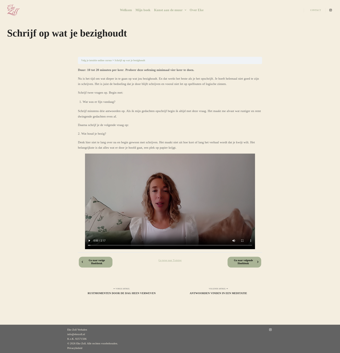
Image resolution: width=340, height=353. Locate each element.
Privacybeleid (74, 348)
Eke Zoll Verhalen (77, 329)
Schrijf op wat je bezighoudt (130, 60)
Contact (315, 10)
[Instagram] (330, 10)
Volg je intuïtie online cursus (96, 60)
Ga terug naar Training (170, 260)
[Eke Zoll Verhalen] (13, 10)
